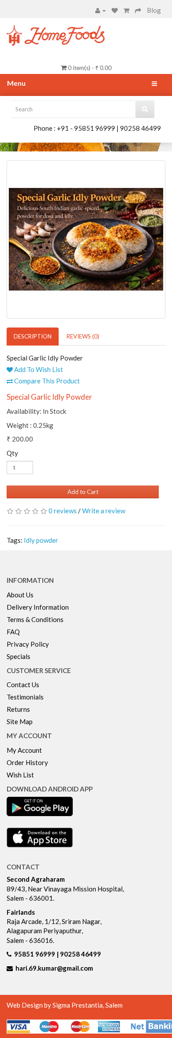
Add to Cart (82, 491)
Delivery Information (38, 607)
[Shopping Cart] (126, 10)
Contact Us (23, 684)
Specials (18, 656)
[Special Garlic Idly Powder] (86, 239)
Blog (154, 10)
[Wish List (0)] (115, 10)
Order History (27, 762)
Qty (12, 453)
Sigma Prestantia (77, 1005)
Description (33, 336)
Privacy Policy (28, 644)
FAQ (13, 632)
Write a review (103, 511)
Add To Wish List (38, 369)
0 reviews (63, 511)
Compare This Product (46, 381)
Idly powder (41, 540)
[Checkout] (138, 10)
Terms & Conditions (35, 619)
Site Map (20, 721)
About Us (20, 595)
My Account (24, 750)
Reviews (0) (83, 336)
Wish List (20, 775)
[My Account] (100, 10)
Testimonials (25, 697)
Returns (18, 709)
